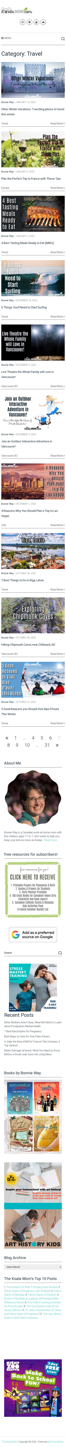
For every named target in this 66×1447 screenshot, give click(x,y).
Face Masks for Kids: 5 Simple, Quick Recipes (32, 1287)
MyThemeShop (55, 1441)
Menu (7, 38)
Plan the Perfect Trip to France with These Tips (31, 178)
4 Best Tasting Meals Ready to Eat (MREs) (27, 243)
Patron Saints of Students (42, 1294)
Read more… (51, 840)
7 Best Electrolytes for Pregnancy (23, 1031)
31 (47, 745)
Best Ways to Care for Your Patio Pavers (27, 1036)
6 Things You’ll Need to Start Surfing (24, 307)
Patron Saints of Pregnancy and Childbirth (27, 1290)
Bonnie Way (7, 102)
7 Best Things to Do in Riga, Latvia (22, 580)
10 (27, 745)
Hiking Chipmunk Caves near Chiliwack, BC (28, 644)
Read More (57, 123)
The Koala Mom (10, 1441)
